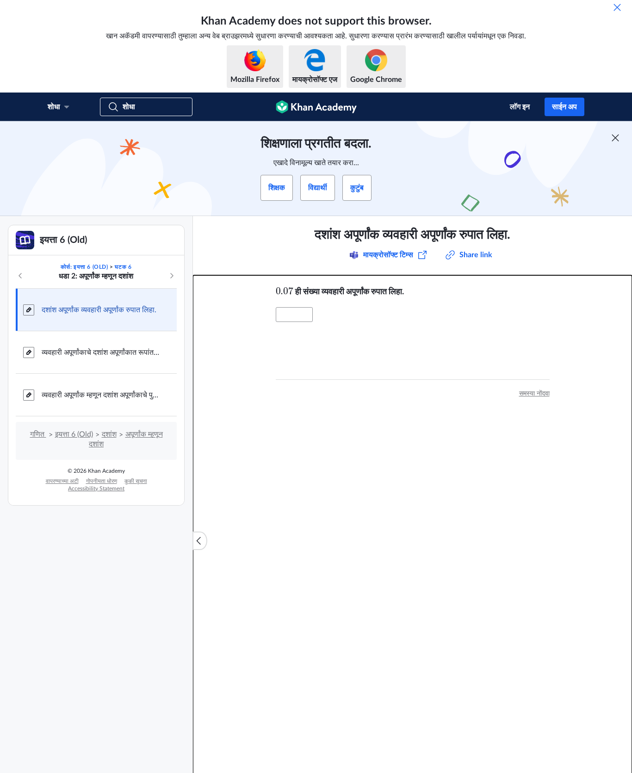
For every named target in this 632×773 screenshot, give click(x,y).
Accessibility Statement (96, 488)
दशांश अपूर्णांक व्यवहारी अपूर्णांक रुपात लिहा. (99, 310)
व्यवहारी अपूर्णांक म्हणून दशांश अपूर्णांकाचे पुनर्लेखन (102, 395)
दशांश (109, 434)
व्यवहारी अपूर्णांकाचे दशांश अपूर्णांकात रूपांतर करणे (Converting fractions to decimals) (102, 352)
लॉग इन (520, 107)
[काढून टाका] (617, 7)
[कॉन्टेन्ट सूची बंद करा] (199, 541)
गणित (38, 434)
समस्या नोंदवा (534, 393)
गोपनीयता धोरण (101, 481)
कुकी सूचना (135, 481)
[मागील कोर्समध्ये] (20, 275)
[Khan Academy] (316, 107)
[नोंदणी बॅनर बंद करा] (615, 138)
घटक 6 (123, 267)
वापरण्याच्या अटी (62, 481)
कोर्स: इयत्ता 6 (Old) (84, 267)
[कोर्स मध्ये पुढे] (171, 275)
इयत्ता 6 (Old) (74, 434)
